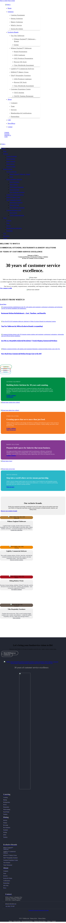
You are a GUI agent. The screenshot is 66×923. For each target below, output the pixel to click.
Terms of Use (33, 918)
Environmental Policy (27, 921)
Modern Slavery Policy (40, 921)
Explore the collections (16, 530)
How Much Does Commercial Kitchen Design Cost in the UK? (21, 354)
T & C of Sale (16, 921)
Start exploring (16, 618)
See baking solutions (16, 589)
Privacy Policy (42, 918)
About (48, 921)
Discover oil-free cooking (16, 560)
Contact (54, 921)
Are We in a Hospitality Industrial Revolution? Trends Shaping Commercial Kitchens (29, 341)
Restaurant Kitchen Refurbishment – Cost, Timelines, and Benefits (23, 313)
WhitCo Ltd (26, 918)
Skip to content (4, 0)
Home (10, 921)
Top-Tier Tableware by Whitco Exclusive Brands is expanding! (22, 326)
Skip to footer (11, 0)
